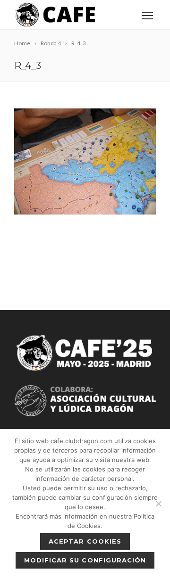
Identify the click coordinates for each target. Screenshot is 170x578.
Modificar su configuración (85, 560)
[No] (158, 503)
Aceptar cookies (85, 541)
